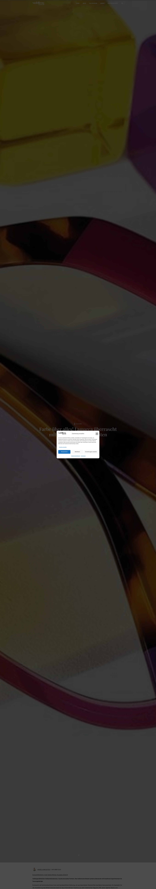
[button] (97, 434)
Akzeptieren (64, 452)
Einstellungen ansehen (91, 452)
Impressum (83, 456)
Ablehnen (77, 452)
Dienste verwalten (63, 447)
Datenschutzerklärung (75, 456)
